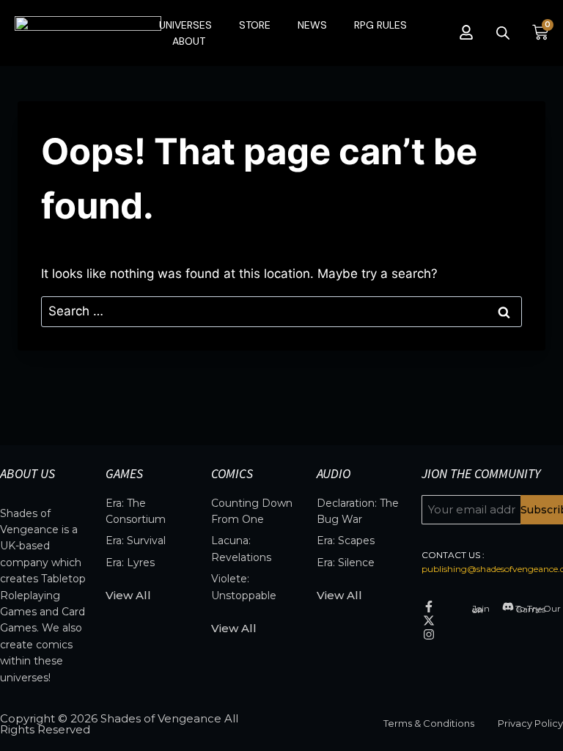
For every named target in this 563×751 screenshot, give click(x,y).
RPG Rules (380, 25)
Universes (185, 25)
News (312, 25)
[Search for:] (281, 311)
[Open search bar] (503, 33)
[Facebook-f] (428, 606)
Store (255, 25)
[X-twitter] (428, 620)
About (188, 41)
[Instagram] (428, 634)
